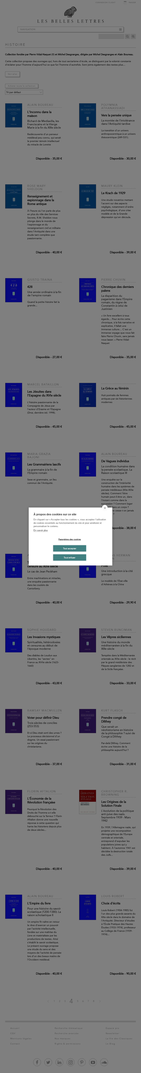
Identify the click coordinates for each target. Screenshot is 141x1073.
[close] (105, 508)
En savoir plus (41, 530)
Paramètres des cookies (69, 539)
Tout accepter (69, 548)
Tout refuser (69, 557)
